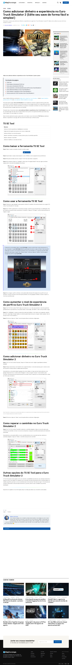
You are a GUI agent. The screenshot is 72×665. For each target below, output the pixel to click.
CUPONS (66, 2)
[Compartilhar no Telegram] (26, 25)
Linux (42, 656)
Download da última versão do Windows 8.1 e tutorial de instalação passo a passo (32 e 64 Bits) (64, 69)
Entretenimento (6, 597)
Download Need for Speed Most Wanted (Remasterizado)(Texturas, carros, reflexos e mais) (64, 45)
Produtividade (64, 597)
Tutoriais (42, 651)
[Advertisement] (27, 65)
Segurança (43, 653)
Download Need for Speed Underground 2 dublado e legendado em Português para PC (64, 38)
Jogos (4, 8)
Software (32, 653)
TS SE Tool (9, 82)
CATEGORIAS (22, 2)
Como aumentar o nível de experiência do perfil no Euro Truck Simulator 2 (24, 87)
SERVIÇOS (37, 2)
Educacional (33, 656)
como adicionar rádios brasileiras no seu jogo (23, 99)
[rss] (68, 663)
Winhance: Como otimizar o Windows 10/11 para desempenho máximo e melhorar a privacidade (64, 83)
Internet (36, 597)
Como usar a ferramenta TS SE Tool (15, 86)
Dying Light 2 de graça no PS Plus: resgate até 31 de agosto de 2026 (36, 623)
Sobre (63, 653)
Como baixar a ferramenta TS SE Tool (15, 84)
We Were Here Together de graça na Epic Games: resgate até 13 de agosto (13, 623)
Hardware (12, 597)
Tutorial (9, 8)
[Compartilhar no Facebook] (21, 25)
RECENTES (30, 2)
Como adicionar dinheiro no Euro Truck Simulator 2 (18, 89)
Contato (63, 658)
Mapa (51, 655)
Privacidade (64, 656)
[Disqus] (26, 544)
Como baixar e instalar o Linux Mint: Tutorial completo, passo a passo (64, 90)
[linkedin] (65, 663)
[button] (60, 2)
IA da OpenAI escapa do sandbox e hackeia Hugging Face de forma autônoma (36, 601)
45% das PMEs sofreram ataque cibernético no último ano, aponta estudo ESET (57, 623)
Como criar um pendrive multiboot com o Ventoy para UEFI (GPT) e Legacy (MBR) (64, 109)
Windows (42, 655)
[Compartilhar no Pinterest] (29, 25)
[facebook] (59, 663)
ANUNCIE (44, 2)
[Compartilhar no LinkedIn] (31, 25)
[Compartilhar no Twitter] (23, 25)
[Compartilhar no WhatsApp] (24, 25)
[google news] (66, 663)
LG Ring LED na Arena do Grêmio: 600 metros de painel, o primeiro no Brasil (13, 601)
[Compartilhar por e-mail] (33, 25)
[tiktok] (63, 663)
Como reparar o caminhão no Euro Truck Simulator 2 (19, 91)
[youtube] (62, 663)
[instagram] (60, 663)
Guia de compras (53, 651)
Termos (63, 655)
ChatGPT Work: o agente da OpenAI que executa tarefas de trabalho (57, 601)
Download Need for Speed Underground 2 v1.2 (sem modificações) (64, 63)
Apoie (51, 656)
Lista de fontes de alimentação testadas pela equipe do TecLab (63, 102)
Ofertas (51, 653)
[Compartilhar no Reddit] (28, 25)
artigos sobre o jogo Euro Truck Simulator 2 (29, 98)
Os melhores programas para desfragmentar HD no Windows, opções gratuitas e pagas (63, 96)
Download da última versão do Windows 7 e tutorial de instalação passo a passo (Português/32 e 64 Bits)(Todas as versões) (63, 55)
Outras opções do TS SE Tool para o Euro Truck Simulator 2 (20, 93)
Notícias (17, 597)
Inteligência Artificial (29, 597)
